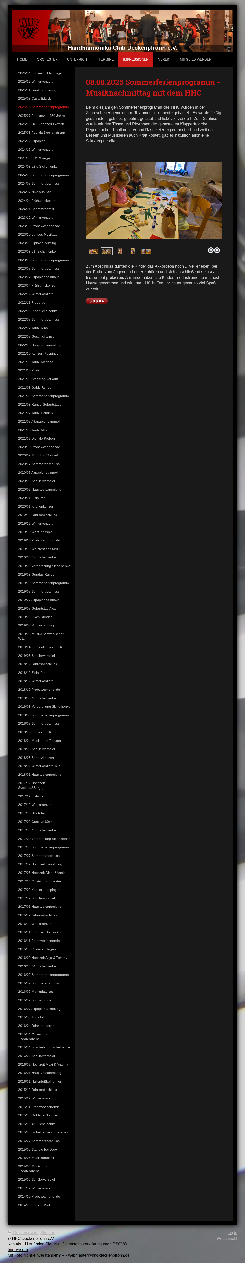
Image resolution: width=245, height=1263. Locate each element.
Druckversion (25, 1233)
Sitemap (47, 1233)
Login (232, 1233)
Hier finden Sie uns (42, 1244)
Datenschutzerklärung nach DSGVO (94, 1244)
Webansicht (226, 1238)
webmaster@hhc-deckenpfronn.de (98, 1255)
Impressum (18, 1249)
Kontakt (14, 1244)
